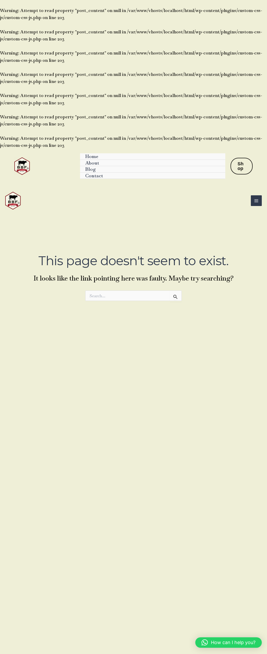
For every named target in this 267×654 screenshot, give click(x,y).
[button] (241, 166)
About (92, 163)
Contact (94, 176)
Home (91, 156)
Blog (90, 169)
